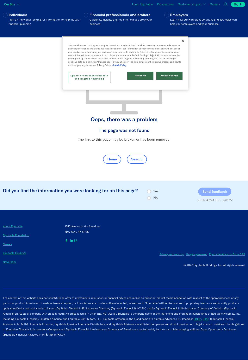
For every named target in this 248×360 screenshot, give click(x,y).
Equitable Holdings (14, 253)
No (155, 198)
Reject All (140, 75)
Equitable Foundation (16, 235)
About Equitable (12, 226)
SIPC (206, 319)
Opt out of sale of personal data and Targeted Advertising (89, 77)
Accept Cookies (169, 75)
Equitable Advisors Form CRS (227, 254)
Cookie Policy (119, 65)
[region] (125, 63)
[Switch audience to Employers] (204, 22)
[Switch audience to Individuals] (43, 22)
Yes (156, 191)
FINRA (197, 319)
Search (137, 159)
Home (112, 159)
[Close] (183, 40)
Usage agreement (196, 254)
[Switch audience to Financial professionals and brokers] (124, 22)
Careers (7, 244)
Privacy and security (171, 254)
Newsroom (9, 262)
